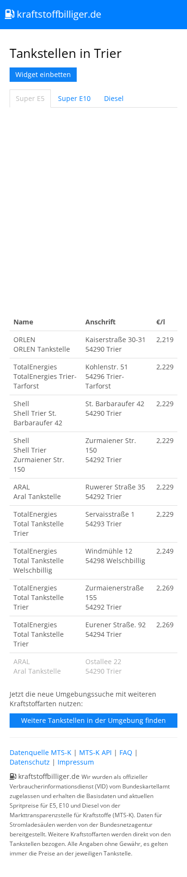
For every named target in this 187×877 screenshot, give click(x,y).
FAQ (125, 752)
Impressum (76, 761)
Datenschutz (30, 761)
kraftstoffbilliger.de (57, 14)
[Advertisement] (93, 210)
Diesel (114, 98)
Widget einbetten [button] (43, 74)
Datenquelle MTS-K (40, 752)
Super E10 (74, 98)
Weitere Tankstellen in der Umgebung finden (93, 720)
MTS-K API (95, 752)
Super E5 (30, 98)
